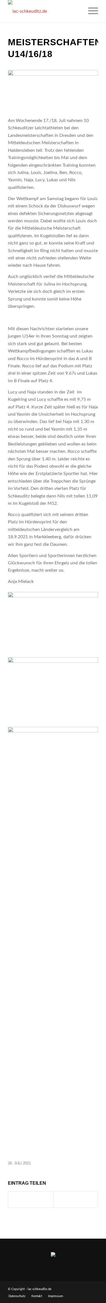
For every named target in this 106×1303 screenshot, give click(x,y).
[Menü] (90, 11)
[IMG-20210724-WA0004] (53, 90)
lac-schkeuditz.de (39, 1289)
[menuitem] (90, 11)
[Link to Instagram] (75, 1199)
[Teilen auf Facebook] (30, 1199)
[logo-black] (44, 11)
